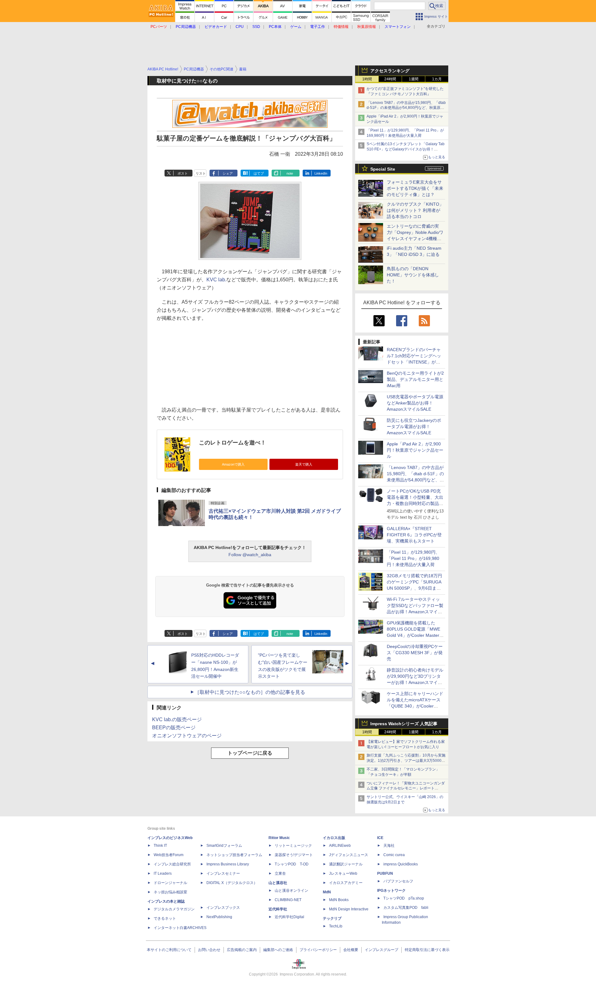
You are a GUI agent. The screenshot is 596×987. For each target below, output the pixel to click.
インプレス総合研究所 (172, 864)
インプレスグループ (381, 950)
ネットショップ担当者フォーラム (234, 855)
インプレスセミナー (223, 873)
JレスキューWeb (343, 873)
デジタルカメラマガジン (174, 909)
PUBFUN (385, 873)
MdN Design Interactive (348, 909)
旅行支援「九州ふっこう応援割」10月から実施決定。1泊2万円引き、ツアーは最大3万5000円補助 (406, 760)
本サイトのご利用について (169, 950)
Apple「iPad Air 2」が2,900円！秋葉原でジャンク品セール (415, 450)
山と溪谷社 (278, 883)
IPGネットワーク (391, 890)
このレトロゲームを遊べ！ (232, 443)
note (290, 173)
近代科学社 (278, 909)
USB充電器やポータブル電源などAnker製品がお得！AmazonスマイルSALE (415, 403)
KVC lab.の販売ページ (177, 719)
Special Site (382, 169)
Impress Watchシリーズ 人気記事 (403, 723)
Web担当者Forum (168, 855)
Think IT (160, 845)
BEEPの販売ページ (174, 727)
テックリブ (332, 918)
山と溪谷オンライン (291, 890)
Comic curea (394, 855)
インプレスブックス (223, 907)
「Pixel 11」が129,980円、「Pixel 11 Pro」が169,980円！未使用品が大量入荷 (413, 558)
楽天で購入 (303, 464)
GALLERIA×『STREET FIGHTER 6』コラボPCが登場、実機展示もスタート (414, 534)
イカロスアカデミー (346, 883)
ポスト (183, 173)
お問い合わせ (209, 950)
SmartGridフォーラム (224, 845)
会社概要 (350, 950)
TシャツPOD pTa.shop (403, 898)
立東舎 (280, 873)
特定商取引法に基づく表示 (427, 950)
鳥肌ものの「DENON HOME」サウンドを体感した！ (413, 275)
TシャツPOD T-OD (292, 864)
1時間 (367, 79)
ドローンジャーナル (170, 883)
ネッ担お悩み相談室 (170, 892)
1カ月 (437, 79)
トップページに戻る (250, 753)
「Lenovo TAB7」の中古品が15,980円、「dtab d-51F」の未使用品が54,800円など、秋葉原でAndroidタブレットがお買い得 (406, 107)
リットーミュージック (293, 845)
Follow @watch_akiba (249, 554)
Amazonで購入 (233, 464)
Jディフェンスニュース (348, 855)
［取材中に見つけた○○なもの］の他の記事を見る (250, 692)
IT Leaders (163, 873)
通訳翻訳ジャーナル (346, 864)
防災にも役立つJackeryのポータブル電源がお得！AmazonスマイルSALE (414, 426)
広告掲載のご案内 (242, 950)
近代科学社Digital (289, 917)
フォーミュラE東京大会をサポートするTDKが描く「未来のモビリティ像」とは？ (415, 188)
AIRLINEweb (340, 845)
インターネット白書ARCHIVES (180, 928)
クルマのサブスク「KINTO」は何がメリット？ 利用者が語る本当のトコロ (415, 210)
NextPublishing (219, 917)
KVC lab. (216, 279)
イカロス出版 (334, 838)
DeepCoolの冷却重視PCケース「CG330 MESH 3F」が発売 (415, 652)
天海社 (389, 845)
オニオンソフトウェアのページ (187, 735)
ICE (380, 838)
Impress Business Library (227, 864)
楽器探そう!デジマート (294, 855)
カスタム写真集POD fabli (405, 907)
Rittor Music (279, 838)
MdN (327, 892)
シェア (228, 173)
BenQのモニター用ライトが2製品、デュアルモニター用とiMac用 (415, 379)
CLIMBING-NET (288, 900)
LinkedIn (320, 173)
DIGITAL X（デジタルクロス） (231, 883)
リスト (201, 173)
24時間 (390, 79)
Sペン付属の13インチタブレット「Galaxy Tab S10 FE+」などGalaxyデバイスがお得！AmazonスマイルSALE (406, 149)
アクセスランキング (389, 70)
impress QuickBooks (400, 864)
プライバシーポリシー (318, 950)
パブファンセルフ (398, 881)
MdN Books (339, 900)
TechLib (335, 926)
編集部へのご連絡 (278, 950)
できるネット (165, 918)
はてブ (259, 173)
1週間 (413, 79)
